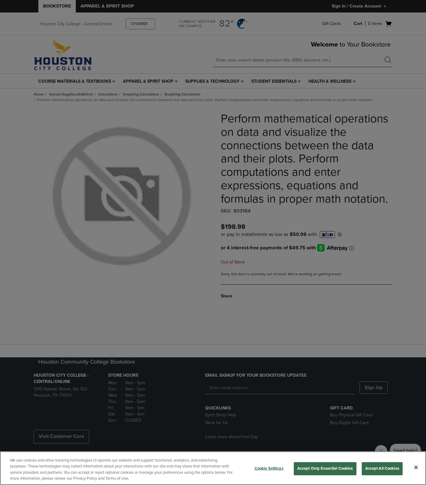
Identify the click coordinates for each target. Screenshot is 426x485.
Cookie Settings (268, 468)
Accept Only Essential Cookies (325, 468)
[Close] (416, 467)
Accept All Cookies (382, 468)
